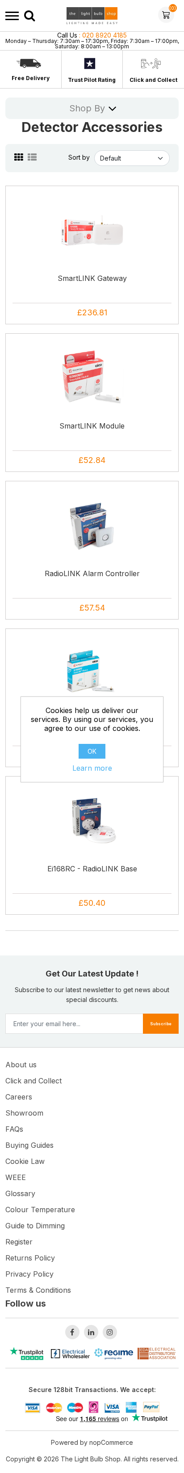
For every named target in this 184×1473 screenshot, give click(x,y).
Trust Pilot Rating (92, 79)
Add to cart (95, 255)
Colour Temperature (40, 1209)
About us (21, 1064)
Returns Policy (30, 1257)
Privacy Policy (29, 1273)
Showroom (24, 1112)
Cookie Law (25, 1161)
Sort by (79, 157)
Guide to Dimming (35, 1225)
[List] (32, 157)
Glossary (20, 1193)
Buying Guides (29, 1145)
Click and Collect (153, 79)
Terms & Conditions (38, 1290)
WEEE (15, 1177)
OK (92, 751)
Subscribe (160, 1023)
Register (19, 1241)
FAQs (14, 1129)
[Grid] (18, 157)
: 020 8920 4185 (92, 35)
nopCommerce (111, 1442)
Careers (18, 1096)
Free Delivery (31, 78)
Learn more (92, 768)
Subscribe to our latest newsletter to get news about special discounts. (92, 994)
